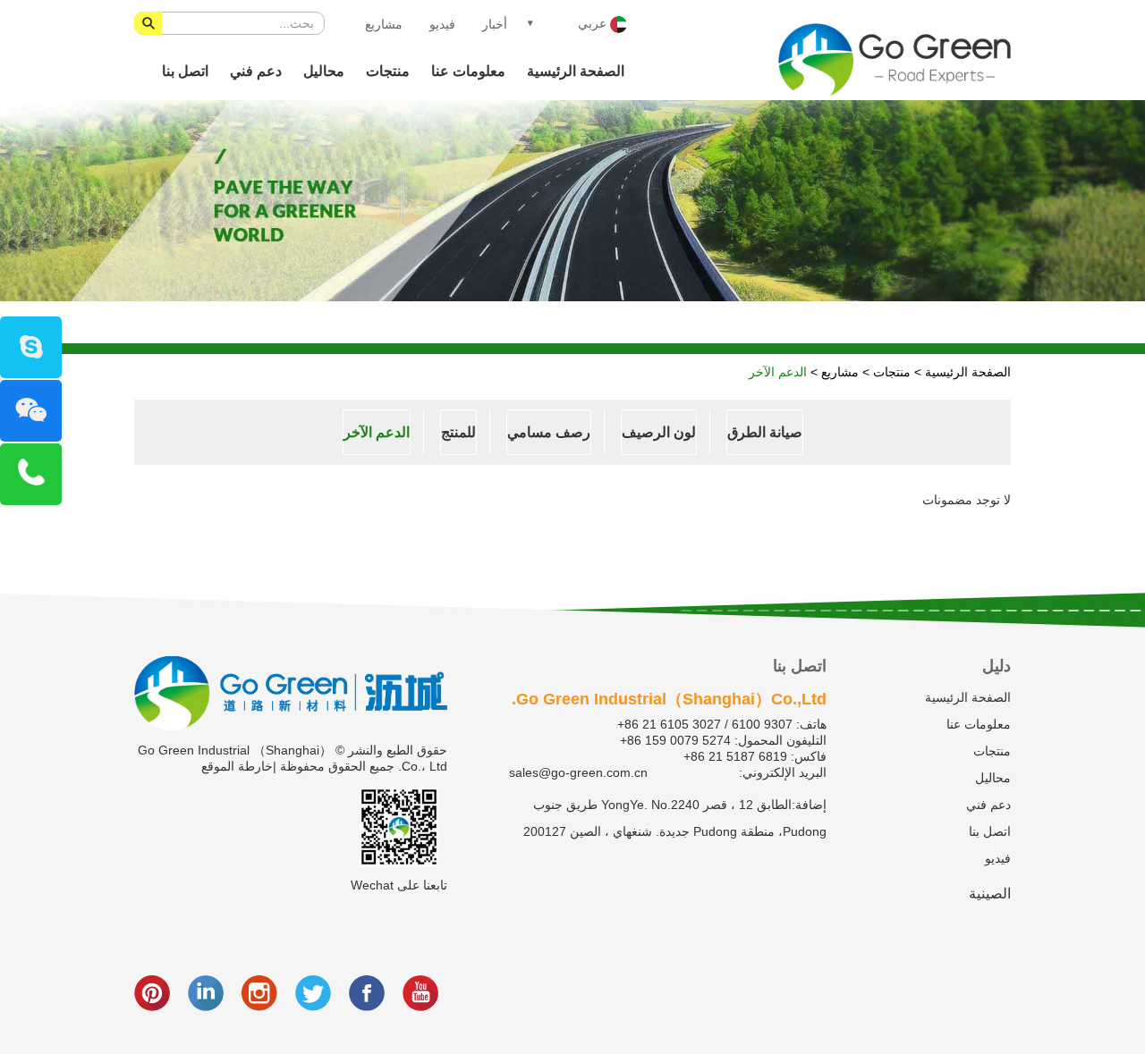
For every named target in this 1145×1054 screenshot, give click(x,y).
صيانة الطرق (764, 432)
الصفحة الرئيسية (575, 71)
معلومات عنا (468, 71)
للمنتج (458, 432)
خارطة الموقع (237, 766)
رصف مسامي (548, 432)
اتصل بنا (185, 71)
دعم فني (256, 71)
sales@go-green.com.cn (578, 772)
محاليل (323, 71)
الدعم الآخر (778, 372)
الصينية (990, 893)
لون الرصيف (659, 432)
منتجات (388, 71)
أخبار (494, 24)
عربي (594, 23)
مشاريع (384, 24)
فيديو (442, 24)
